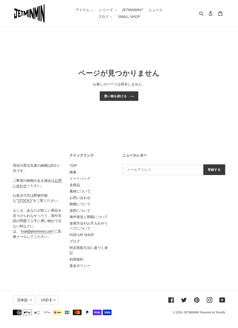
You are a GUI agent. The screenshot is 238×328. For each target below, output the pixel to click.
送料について (79, 210)
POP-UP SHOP (81, 235)
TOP (73, 166)
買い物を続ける (115, 96)
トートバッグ (79, 178)
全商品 (74, 185)
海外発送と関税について (88, 217)
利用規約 (76, 259)
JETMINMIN (191, 312)
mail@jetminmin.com (37, 231)
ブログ (74, 241)
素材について (79, 191)
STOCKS (24, 200)
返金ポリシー (79, 266)
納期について (79, 204)
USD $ (46, 300)
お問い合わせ (79, 198)
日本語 (22, 300)
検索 (72, 172)
